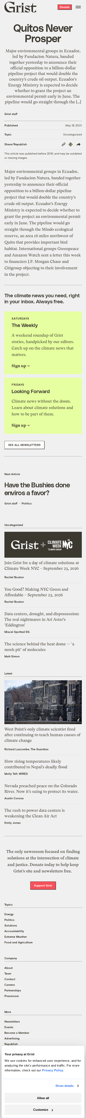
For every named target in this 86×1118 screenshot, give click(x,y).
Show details (64, 1085)
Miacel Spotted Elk (17, 631)
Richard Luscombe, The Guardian (26, 749)
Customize (40, 1109)
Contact (9, 979)
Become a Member (16, 1032)
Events (8, 1027)
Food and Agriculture (18, 942)
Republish (11, 1044)
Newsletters (12, 1021)
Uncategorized (72, 134)
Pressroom (11, 996)
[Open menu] (78, 7)
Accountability (14, 931)
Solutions (10, 925)
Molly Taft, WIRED (16, 773)
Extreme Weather (15, 936)
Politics (27, 503)
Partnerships (12, 990)
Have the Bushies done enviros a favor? (37, 488)
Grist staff (10, 114)
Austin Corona (14, 798)
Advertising (11, 1038)
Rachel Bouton (14, 577)
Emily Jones (12, 822)
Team (7, 973)
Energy (9, 914)
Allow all (43, 1098)
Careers (9, 984)
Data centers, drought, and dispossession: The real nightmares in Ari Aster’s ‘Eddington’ (41, 619)
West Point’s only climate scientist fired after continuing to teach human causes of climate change (42, 735)
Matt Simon (12, 656)
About (8, 967)
